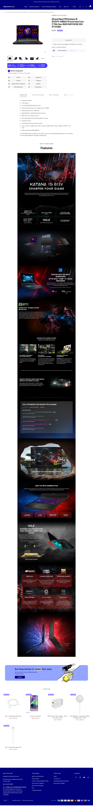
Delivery (66, 95)
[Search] (83, 6)
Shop (25, 6)
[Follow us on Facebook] (76, 777)
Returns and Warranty (38, 776)
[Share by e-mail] (63, 56)
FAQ (33, 788)
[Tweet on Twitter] (61, 56)
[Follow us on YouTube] (84, 777)
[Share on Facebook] (56, 56)
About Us (66, 6)
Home (4, 12)
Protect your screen (35, 716)
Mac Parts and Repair (37, 785)
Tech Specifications (38, 95)
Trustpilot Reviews (37, 790)
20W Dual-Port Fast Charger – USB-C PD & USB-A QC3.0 (58, 717)
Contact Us (57, 778)
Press (55, 776)
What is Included (54, 95)
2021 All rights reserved (27, 800)
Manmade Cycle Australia (59, 15)
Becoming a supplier (59, 783)
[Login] (86, 6)
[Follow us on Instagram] (80, 777)
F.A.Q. (60, 6)
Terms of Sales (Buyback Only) (40, 781)
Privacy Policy (35, 778)
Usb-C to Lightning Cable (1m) (13, 716)
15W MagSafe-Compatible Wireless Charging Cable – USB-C (80, 717)
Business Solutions (34, 6)
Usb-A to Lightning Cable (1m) (13, 747)
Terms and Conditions (38, 783)
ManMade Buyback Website (61, 781)
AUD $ (74, 6)
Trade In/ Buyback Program (49, 6)
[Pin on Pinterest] (58, 56)
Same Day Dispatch (62, 50)
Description (23, 95)
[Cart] (89, 6)
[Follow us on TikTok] (88, 777)
